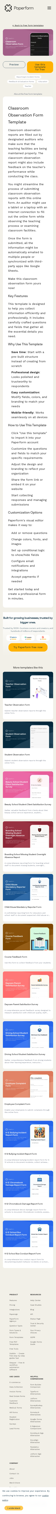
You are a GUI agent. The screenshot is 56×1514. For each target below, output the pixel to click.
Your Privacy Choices (35, 1331)
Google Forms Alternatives (36, 1420)
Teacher (28, 86)
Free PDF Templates (13, 1343)
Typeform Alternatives (35, 1393)
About (12, 1469)
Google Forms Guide (36, 1343)
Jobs (11, 1478)
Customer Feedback (13, 1402)
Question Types (15, 1326)
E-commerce (14, 1382)
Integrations (14, 1310)
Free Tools (13, 1349)
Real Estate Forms (17, 1396)
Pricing (12, 1305)
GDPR (32, 1337)
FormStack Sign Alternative (37, 1434)
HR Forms (13, 1412)
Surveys (12, 1424)
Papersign (13, 1314)
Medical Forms (15, 1408)
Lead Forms (14, 1429)
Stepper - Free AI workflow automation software (17, 1366)
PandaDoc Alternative (35, 1448)
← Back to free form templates (27, 25)
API (31, 1314)
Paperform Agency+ (14, 1320)
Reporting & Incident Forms (28, 77)
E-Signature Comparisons (35, 1427)
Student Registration (14, 1418)
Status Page (35, 1319)
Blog (32, 1310)
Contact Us (14, 1474)
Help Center (35, 1300)
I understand (13, 1508)
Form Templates (16, 1337)
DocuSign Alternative (35, 1441)
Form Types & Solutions (15, 1331)
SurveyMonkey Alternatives (36, 1406)
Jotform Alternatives (35, 1400)
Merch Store (14, 1483)
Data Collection (16, 1387)
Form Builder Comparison (35, 1386)
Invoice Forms (15, 1392)
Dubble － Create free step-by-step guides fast (17, 1355)
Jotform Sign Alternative (35, 1455)
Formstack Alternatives (35, 1413)
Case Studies (35, 1305)
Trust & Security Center (37, 1324)
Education (42, 82)
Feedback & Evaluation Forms (21, 82)
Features (13, 1300)
